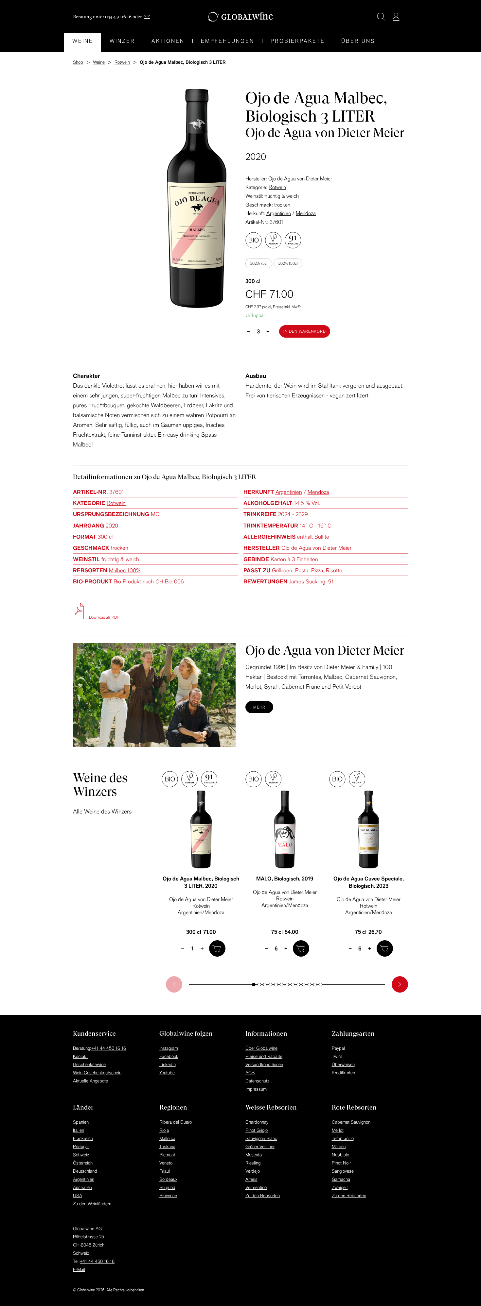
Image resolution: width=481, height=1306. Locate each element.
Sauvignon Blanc (261, 1138)
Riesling (252, 1163)
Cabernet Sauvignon (351, 1122)
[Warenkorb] (405, 17)
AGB (250, 1073)
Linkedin (167, 1064)
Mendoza (306, 213)
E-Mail (79, 1269)
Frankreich (83, 1138)
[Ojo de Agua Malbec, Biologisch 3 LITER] (201, 829)
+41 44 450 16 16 (108, 1048)
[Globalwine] (240, 17)
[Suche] (381, 17)
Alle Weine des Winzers (102, 811)
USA (77, 1195)
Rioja (164, 1130)
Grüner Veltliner (260, 1146)
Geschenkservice (89, 1064)
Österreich (83, 1163)
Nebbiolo (340, 1155)
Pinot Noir (341, 1163)
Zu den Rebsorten (262, 1195)
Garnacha (341, 1179)
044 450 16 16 (118, 16)
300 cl (105, 536)
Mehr (259, 707)
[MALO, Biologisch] (285, 829)
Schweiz (81, 1155)
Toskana (167, 1146)
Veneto (165, 1163)
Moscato (253, 1155)
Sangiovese (343, 1171)
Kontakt (80, 1056)
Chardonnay (256, 1122)
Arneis (251, 1179)
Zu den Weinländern (92, 1204)
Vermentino (256, 1187)
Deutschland (85, 1171)
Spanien (81, 1122)
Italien (78, 1130)
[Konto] (395, 16)
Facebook (168, 1056)
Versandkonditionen (264, 1064)
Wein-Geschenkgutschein (97, 1073)
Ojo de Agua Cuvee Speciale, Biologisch (368, 882)
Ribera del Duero (175, 1122)
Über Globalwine (261, 1048)
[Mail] (147, 16)
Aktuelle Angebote (90, 1081)
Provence (168, 1195)
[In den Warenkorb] (217, 948)
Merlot (338, 1130)
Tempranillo (343, 1138)
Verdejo (252, 1171)
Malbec (339, 1146)
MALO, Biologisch (284, 878)
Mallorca (167, 1138)
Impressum (256, 1089)
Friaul (164, 1171)
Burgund (167, 1187)
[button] (254, 984)
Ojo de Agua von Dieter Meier (300, 178)
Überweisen (343, 1064)
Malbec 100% (124, 570)
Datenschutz (257, 1081)
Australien (82, 1187)
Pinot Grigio (256, 1130)
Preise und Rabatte (263, 1056)
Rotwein (277, 187)
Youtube (167, 1073)
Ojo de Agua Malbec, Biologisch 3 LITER (201, 882)
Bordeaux (168, 1179)
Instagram (168, 1048)
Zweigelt (340, 1187)
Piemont (167, 1155)
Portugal (81, 1146)
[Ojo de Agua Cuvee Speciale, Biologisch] (368, 829)
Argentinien (278, 213)
